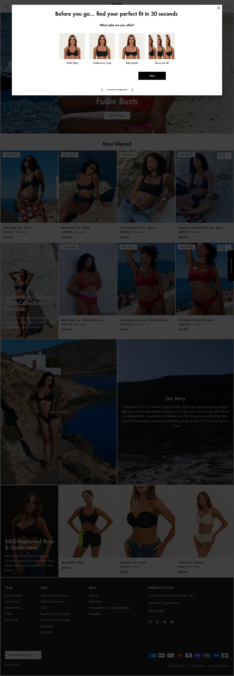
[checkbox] (72, 49)
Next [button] (152, 75)
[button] (117, 90)
